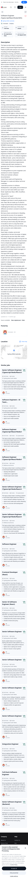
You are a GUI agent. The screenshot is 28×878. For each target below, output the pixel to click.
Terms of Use (4, 843)
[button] (25, 16)
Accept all (14, 868)
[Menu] (25, 7)
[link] (14, 332)
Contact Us (17, 840)
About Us (3, 840)
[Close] (25, 848)
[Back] (2, 12)
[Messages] (14, 7)
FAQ (15, 843)
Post (20, 7)
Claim (23, 320)
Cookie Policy (13, 865)
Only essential (14, 873)
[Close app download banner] (1, 2)
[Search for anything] (10, 7)
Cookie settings (14, 876)
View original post (16, 320)
